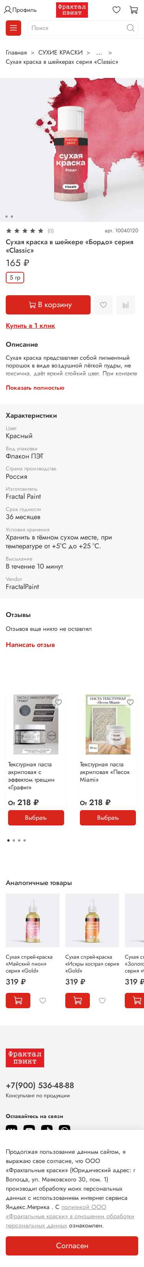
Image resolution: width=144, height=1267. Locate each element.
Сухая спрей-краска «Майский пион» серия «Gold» (29, 963)
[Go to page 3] (19, 840)
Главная (16, 52)
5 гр (15, 277)
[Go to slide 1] (6, 216)
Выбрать (36, 817)
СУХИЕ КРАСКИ (60, 52)
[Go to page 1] (8, 840)
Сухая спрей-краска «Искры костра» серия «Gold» (92, 963)
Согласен (72, 1245)
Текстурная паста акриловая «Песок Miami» (105, 771)
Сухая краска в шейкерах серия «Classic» (62, 61)
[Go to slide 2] (11, 216)
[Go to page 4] (24, 840)
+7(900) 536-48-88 (40, 1085)
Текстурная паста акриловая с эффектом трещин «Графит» (31, 775)
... (99, 52)
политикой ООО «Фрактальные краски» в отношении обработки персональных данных (70, 1216)
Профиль (24, 9)
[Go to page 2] (14, 840)
